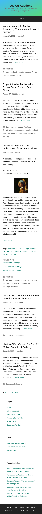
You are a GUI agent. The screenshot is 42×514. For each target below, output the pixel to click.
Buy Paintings (23, 249)
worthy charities (16, 75)
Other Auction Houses (14, 127)
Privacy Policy (12, 421)
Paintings (9, 69)
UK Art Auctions (21, 5)
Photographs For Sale (15, 418)
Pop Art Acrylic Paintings (12, 267)
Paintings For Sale (13, 414)
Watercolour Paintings (11, 263)
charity (14, 72)
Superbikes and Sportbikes (16, 447)
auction (8, 72)
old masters (22, 283)
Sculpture (9, 384)
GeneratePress (32, 511)
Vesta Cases (11, 450)
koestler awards (24, 72)
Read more (19, 62)
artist (11, 130)
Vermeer (6, 251)
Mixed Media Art (13, 411)
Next (17, 393)
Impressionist (19, 335)
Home (9, 407)
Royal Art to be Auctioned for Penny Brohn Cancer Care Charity (18, 87)
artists (16, 130)
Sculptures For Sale (14, 425)
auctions (29, 130)
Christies (9, 335)
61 (12, 393)
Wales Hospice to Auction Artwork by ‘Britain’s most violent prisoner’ (21, 29)
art (7, 130)
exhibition (6, 133)
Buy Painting (12, 249)
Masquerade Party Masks (16, 443)
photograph (22, 133)
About (15, 507)
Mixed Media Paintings (12, 270)
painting (14, 133)
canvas (30, 251)
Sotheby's (18, 384)
